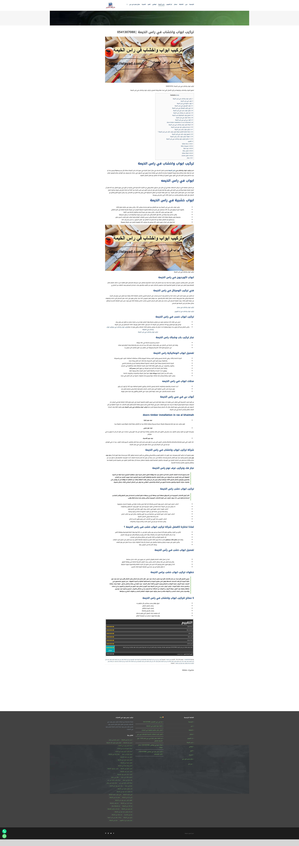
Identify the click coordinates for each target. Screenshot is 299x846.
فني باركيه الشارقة (127, 795)
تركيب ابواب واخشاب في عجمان (185, 307)
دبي (192, 726)
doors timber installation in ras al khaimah (180, 122)
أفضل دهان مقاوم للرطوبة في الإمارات (152, 730)
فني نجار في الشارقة (127, 797)
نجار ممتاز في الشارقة (117, 815)
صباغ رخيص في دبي (187, 759)
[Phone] (4, 831)
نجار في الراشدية (128, 815)
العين (191, 751)
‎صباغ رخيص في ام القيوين (126, 820)
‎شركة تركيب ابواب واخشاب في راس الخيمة (181, 125)
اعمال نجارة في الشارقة (114, 754)
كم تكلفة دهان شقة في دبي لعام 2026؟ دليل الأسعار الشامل (150, 739)
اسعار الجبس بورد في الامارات (125, 746)
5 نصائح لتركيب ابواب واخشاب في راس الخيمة (179, 139)
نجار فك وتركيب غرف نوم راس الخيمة (182, 127)
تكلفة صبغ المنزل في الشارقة (154, 726)
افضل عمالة (188, 151)
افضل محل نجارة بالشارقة (126, 757)
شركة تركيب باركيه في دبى (114, 780)
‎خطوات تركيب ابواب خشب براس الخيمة (181, 136)
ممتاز (190, 158)
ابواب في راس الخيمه (187, 101)
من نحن (190, 764)
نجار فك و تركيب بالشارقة (113, 809)
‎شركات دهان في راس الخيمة (114, 817)
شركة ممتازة (187, 153)
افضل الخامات (187, 155)
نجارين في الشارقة (127, 817)
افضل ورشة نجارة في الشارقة (125, 766)
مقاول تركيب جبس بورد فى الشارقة (123, 800)
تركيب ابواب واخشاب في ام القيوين (184, 311)
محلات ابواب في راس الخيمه (184, 118)
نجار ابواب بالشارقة (114, 803)
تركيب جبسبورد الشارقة (112, 769)
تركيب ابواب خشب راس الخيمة (184, 129)
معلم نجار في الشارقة (114, 797)
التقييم (190, 141)
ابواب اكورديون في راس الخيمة (184, 106)
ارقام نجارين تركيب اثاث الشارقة (113, 743)
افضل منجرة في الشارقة (126, 763)
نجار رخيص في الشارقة (126, 809)
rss (161, 717)
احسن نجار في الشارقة (126, 740)
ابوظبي (191, 746)
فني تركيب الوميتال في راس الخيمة (182, 108)
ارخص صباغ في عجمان (114, 740)
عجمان (191, 734)
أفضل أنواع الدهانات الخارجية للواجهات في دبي (150, 734)
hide (177, 95)
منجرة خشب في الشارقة (126, 803)
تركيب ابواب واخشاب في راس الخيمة (183, 99)
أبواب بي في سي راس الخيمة (184, 120)
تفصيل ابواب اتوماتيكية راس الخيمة (182, 115)
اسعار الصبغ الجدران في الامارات (124, 749)
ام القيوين (190, 738)
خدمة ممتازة (187, 144)
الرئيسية (190, 722)
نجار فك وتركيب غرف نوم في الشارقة (123, 812)
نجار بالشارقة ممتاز (116, 806)
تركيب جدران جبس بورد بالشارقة (124, 774)
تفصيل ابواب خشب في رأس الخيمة (182, 134)
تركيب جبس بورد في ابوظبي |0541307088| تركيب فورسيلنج (150, 752)
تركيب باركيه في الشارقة (126, 769)
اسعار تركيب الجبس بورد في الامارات (123, 751)
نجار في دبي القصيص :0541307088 (153, 722)
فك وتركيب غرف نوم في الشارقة (124, 792)
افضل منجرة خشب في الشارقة (125, 760)
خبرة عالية (188, 148)
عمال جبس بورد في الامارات (116, 786)
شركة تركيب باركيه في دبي (125, 783)
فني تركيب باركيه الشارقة (115, 795)
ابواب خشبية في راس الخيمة (185, 103)
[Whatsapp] (4, 836)
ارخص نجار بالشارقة (127, 743)
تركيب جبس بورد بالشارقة (126, 771)
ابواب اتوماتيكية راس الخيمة (143, 659)
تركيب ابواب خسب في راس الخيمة (183, 110)
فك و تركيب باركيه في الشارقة (125, 789)
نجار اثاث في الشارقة (127, 806)
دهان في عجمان (115, 777)
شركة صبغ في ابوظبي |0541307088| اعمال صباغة (150, 746)
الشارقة (191, 730)
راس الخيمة (172, 170)
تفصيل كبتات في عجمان (126, 777)
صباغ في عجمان (128, 786)
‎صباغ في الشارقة (113, 820)
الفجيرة (191, 755)
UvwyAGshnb (187, 659)
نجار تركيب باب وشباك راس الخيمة (183, 113)
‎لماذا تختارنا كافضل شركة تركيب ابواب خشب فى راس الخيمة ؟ (175, 132)
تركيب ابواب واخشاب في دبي (120, 327)
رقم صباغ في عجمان (127, 780)
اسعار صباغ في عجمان (127, 754)
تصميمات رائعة (187, 146)
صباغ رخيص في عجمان (112, 783)
